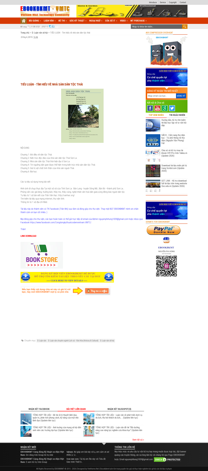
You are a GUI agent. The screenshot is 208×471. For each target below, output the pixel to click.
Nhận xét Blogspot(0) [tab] (119, 409)
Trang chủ (25, 32)
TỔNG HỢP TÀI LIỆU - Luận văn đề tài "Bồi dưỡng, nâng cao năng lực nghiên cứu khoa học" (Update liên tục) (119, 430)
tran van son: (73, 459)
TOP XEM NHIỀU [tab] (156, 115)
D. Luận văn (41, 340)
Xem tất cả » (138, 439)
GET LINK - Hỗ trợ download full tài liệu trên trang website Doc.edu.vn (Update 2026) (174, 183)
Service (163, 2)
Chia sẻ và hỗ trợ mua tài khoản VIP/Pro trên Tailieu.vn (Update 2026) (174, 153)
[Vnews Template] (45, 11)
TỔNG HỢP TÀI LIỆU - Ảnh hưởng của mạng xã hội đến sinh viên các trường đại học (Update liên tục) (57, 429)
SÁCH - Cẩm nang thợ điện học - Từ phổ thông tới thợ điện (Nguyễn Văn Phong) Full (173, 139)
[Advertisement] (82, 59)
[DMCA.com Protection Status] (167, 459)
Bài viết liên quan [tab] (76, 409)
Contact (183, 2)
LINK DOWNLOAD (28, 236)
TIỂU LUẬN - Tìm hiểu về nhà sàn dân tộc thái (52, 84)
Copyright (173, 2)
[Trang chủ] (24, 21)
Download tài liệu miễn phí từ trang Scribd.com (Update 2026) (174, 168)
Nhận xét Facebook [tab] (39, 409)
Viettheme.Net (93, 469)
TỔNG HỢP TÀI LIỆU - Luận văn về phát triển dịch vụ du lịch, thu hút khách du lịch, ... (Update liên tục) (119, 416)
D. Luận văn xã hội (40, 32)
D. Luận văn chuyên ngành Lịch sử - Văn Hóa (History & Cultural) (73, 340)
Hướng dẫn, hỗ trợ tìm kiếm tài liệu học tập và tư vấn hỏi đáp (173, 123)
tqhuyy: (70, 452)
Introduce (153, 2)
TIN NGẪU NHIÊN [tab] (177, 115)
